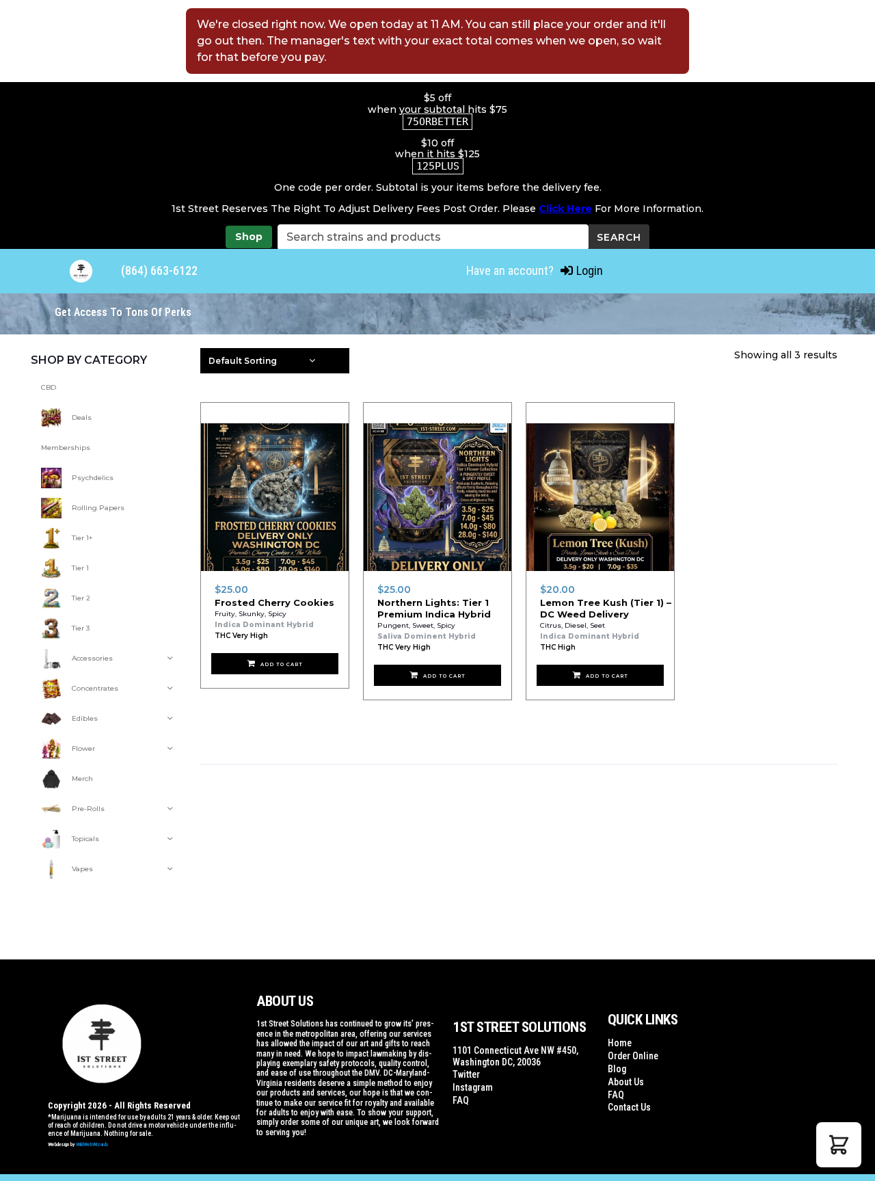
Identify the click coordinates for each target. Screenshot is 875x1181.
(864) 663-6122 (159, 270)
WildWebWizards (92, 1144)
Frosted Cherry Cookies (274, 602)
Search (619, 237)
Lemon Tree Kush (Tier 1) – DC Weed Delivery (605, 608)
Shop (248, 236)
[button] (838, 1144)
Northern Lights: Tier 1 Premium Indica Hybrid (434, 608)
